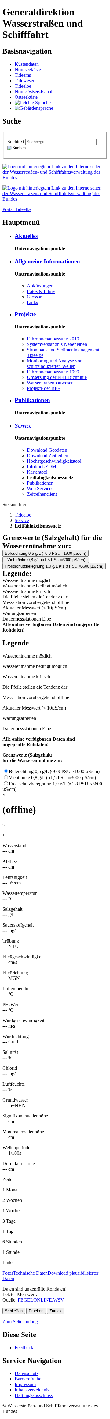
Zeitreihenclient (42, 494)
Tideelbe (23, 86)
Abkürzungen (40, 285)
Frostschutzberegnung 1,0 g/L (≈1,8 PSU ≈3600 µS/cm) (54, 566)
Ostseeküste (26, 97)
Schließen (14, 1311)
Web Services (40, 488)
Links (32, 302)
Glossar (34, 296)
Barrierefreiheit (29, 1378)
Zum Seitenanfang (20, 1321)
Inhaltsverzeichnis (32, 1389)
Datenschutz (26, 1373)
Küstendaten (27, 64)
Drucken (36, 1311)
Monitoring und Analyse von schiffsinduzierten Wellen (54, 363)
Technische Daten (30, 1273)
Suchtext (16, 141)
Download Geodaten (47, 450)
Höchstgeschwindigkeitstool (54, 461)
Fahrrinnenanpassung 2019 (53, 338)
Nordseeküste (28, 69)
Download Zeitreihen (47, 455)
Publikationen (32, 400)
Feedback (24, 1347)
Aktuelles (26, 236)
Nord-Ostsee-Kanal (33, 91)
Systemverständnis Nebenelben (57, 344)
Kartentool (37, 472)
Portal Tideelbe (16, 209)
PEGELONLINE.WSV (41, 1299)
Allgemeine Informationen (47, 261)
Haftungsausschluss (34, 1395)
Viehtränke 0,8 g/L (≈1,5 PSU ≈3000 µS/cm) (45, 560)
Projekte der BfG (43, 388)
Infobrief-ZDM (41, 466)
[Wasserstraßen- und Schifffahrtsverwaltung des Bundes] (55, 177)
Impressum (25, 1384)
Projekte (25, 314)
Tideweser (25, 80)
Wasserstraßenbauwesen (50, 382)
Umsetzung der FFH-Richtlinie (57, 377)
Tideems (23, 75)
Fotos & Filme (41, 291)
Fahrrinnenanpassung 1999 (53, 371)
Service (23, 425)
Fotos (7, 1273)
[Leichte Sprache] (33, 102)
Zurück (56, 1311)
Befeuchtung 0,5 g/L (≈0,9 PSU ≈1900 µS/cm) (45, 553)
